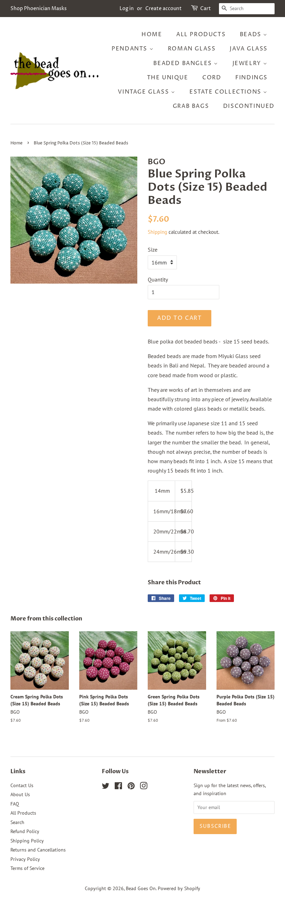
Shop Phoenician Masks (38, 8)
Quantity (158, 279)
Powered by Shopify (179, 888)
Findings (251, 77)
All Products (201, 34)
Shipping (157, 232)
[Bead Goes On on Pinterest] (131, 787)
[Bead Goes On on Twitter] (105, 787)
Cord (211, 77)
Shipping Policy (27, 841)
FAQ (14, 804)
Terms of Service (27, 868)
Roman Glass (192, 49)
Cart (205, 8)
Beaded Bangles (183, 63)
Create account (163, 8)
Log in (127, 8)
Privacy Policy (25, 859)
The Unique (167, 77)
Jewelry (248, 63)
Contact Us (21, 785)
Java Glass (249, 49)
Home (151, 34)
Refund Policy (24, 831)
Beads (251, 34)
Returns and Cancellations (38, 850)
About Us (20, 794)
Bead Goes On (141, 888)
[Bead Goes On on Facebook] (118, 787)
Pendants (130, 49)
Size (152, 249)
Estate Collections (226, 92)
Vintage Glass (144, 92)
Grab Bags (191, 106)
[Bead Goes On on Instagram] (143, 787)
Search (17, 822)
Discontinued (249, 106)
